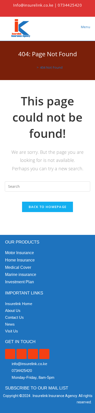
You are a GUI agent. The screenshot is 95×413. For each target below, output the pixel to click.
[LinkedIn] (56, 11)
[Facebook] (44, 11)
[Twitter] (38, 11)
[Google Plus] (50, 11)
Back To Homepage (48, 206)
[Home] (34, 67)
